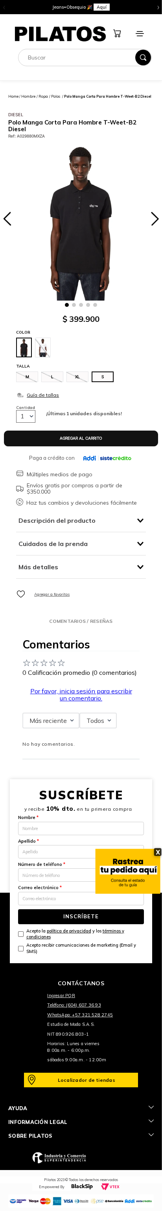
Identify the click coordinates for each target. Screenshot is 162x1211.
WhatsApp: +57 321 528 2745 (80, 1015)
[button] (27, 376)
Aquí (102, 7)
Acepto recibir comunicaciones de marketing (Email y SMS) (81, 948)
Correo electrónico (40, 887)
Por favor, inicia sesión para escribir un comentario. (81, 694)
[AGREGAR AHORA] (81, 438)
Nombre (28, 817)
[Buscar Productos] (143, 57)
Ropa (43, 96)
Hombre (28, 96)
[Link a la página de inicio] (13, 96)
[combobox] (84, 57)
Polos (55, 96)
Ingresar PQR (61, 995)
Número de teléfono (41, 864)
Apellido (28, 841)
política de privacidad (69, 931)
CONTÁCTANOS (81, 983)
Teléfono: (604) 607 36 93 (74, 1005)
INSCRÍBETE (81, 916)
